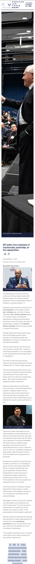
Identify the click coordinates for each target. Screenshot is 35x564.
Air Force (23, 544)
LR (10, 544)
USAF (14, 544)
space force (23, 554)
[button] (3, 4)
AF (18, 544)
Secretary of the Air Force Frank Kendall (17, 548)
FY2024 (24, 551)
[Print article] (5, 254)
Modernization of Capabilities (14, 560)
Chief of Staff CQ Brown (14, 554)
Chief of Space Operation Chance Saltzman (17, 557)
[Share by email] (9, 254)
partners (24, 560)
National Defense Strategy (14, 551)
